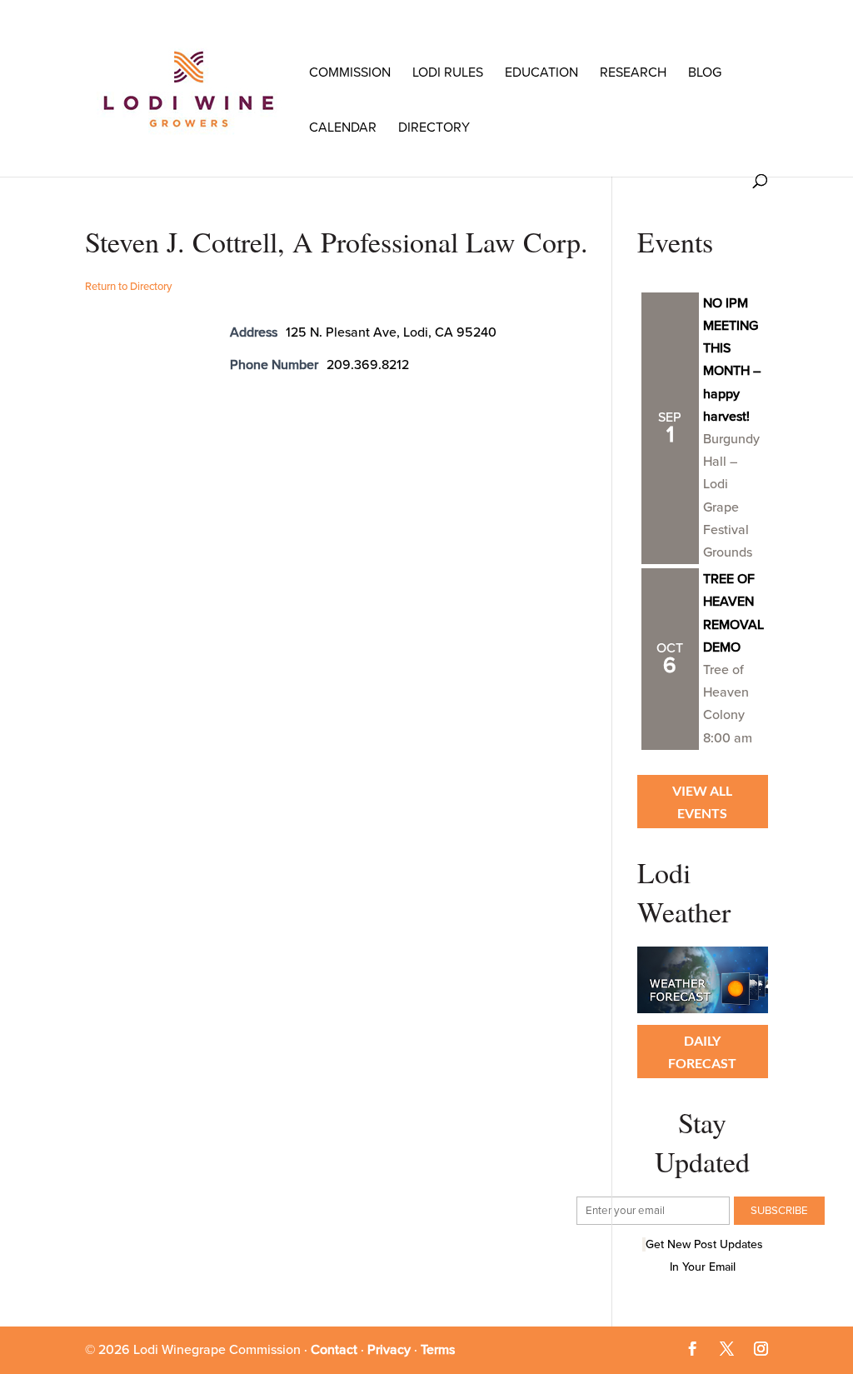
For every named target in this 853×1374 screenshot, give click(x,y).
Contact (334, 1350)
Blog (704, 72)
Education (541, 72)
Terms (438, 1350)
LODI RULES (447, 72)
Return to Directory (128, 286)
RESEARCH (633, 72)
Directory (434, 127)
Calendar (343, 127)
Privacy (389, 1350)
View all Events (702, 801)
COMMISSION (350, 72)
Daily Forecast (702, 1051)
